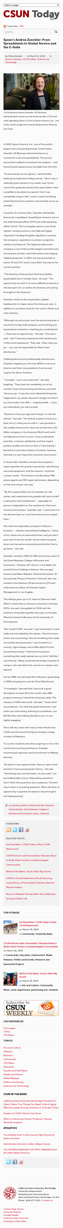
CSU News (9, 1035)
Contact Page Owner (14, 1209)
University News (43, 934)
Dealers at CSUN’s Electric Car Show (22, 1113)
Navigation (52, 18)
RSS (22, 26)
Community (28, 934)
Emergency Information (15, 1221)
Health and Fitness (13, 1074)
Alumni (8, 59)
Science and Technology (16, 1086)
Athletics (8, 1051)
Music (7, 990)
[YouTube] (27, 829)
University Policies (12, 1212)
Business (17, 59)
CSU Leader (10, 1028)
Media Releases (11, 1078)
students (53, 990)
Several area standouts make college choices (27, 1144)
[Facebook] (21, 829)
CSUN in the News (15, 1094)
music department (20, 990)
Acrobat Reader (11, 1215)
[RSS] (9, 829)
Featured (44, 813)
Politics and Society (24, 959)
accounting (14, 805)
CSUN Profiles (29, 59)
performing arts (39, 990)
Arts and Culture (30, 985)
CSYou (7, 1031)
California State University (16, 1218)
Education (25, 955)
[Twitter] (15, 829)
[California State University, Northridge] (31, 17)
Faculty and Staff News (15, 1070)
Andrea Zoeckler (37, 805)
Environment (38, 955)
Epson (36, 813)
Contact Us (47, 1200)
